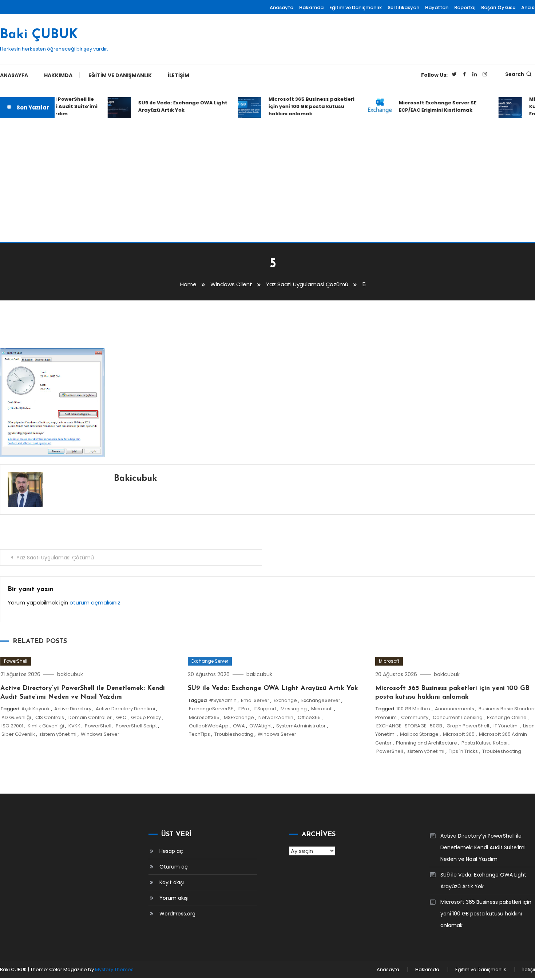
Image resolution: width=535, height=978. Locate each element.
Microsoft (322, 708)
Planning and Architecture (426, 742)
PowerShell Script (136, 725)
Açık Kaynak (35, 708)
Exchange (285, 700)
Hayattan (436, 7)
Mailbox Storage (419, 734)
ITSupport (265, 708)
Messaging (294, 708)
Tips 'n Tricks (463, 751)
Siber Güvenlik (18, 734)
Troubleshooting (233, 734)
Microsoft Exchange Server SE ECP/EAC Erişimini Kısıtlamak (430, 106)
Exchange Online (507, 717)
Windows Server (100, 734)
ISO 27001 (12, 725)
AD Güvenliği (16, 717)
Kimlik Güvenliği (46, 725)
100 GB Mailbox (413, 708)
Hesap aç (171, 851)
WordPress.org (177, 913)
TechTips (199, 734)
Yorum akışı (174, 898)
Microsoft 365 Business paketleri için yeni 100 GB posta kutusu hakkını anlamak (305, 106)
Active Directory (72, 708)
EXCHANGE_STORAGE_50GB (409, 725)
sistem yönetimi (57, 734)
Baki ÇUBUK (39, 34)
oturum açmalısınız (95, 602)
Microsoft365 (204, 717)
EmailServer (255, 700)
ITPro (243, 708)
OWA (239, 725)
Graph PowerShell (468, 725)
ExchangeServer (320, 700)
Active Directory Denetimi (125, 708)
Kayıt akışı (171, 882)
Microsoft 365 (459, 734)
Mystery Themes (114, 969)
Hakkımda (311, 7)
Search (514, 74)
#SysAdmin (223, 700)
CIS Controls (49, 717)
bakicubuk (135, 478)
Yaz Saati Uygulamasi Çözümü (55, 557)
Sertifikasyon (403, 7)
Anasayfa (281, 7)
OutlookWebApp (209, 725)
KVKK (74, 725)
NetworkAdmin (275, 717)
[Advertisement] (267, 180)
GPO (121, 717)
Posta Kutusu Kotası (484, 742)
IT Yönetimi (506, 725)
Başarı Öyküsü (498, 7)
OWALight (260, 725)
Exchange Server (209, 661)
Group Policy (146, 717)
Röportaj (464, 7)
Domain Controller (90, 717)
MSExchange (239, 717)
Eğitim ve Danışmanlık (355, 7)
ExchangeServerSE (211, 708)
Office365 (309, 717)
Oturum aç (173, 866)
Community (414, 717)
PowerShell (15, 661)
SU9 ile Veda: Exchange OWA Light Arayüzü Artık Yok (176, 106)
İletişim (178, 75)
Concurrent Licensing (458, 717)
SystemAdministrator (301, 725)
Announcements (454, 708)
